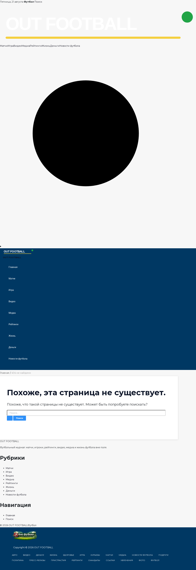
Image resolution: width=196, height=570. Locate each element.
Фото (142, 560)
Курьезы (95, 555)
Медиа (26, 46)
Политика (18, 560)
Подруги (163, 555)
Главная (13, 267)
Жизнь (46, 46)
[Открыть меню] (98, 246)
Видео (17, 46)
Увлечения (127, 560)
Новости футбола (69, 46)
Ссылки (110, 560)
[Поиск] (98, 242)
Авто (14, 555)
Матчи (4, 46)
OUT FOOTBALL (12, 257)
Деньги (54, 46)
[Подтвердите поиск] (10, 418)
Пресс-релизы (37, 560)
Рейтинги (36, 46)
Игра (10, 46)
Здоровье (68, 555)
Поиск (38, 1)
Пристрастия (58, 560)
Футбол (155, 560)
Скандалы (94, 560)
